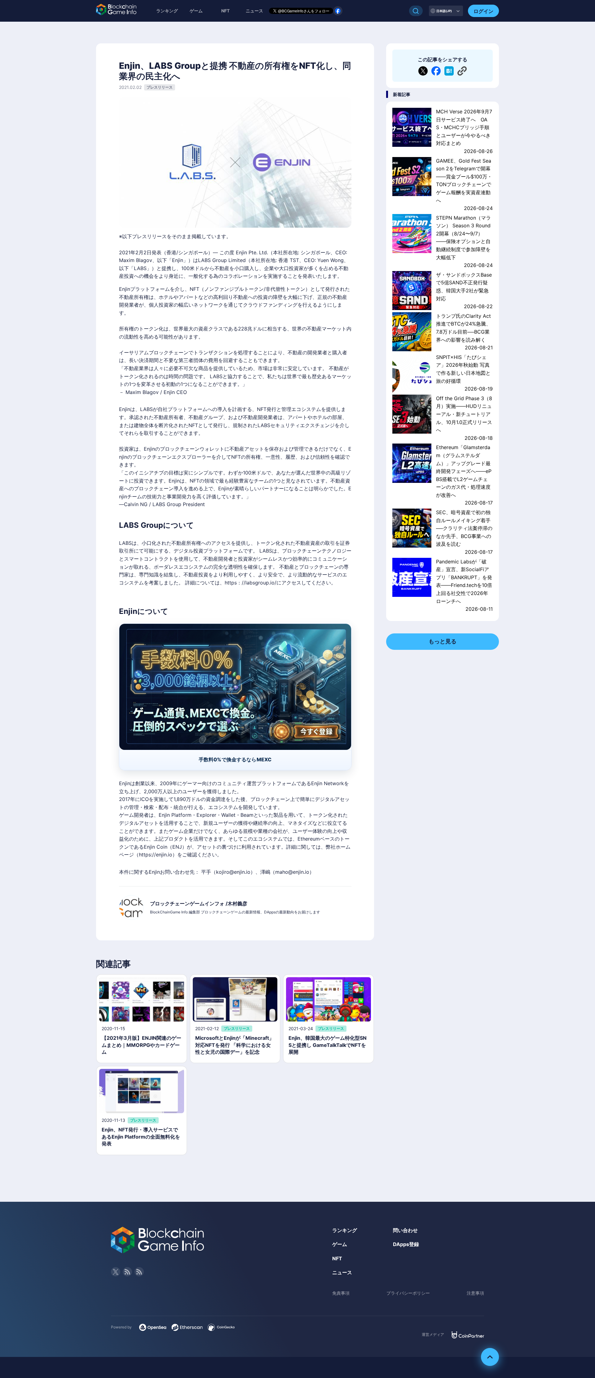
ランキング (167, 10)
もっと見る (442, 641)
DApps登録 (406, 1244)
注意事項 (475, 1293)
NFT (225, 10)
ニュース (342, 1272)
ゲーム (196, 10)
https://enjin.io (155, 854)
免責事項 (341, 1293)
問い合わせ (405, 1230)
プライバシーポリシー (408, 1293)
